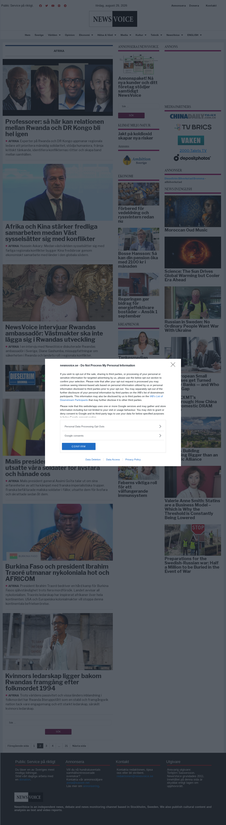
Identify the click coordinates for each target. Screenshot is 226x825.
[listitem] (113, 426)
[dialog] (113, 412)
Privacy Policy (133, 459)
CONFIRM (79, 446)
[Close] (174, 365)
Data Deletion (93, 459)
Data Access (113, 459)
